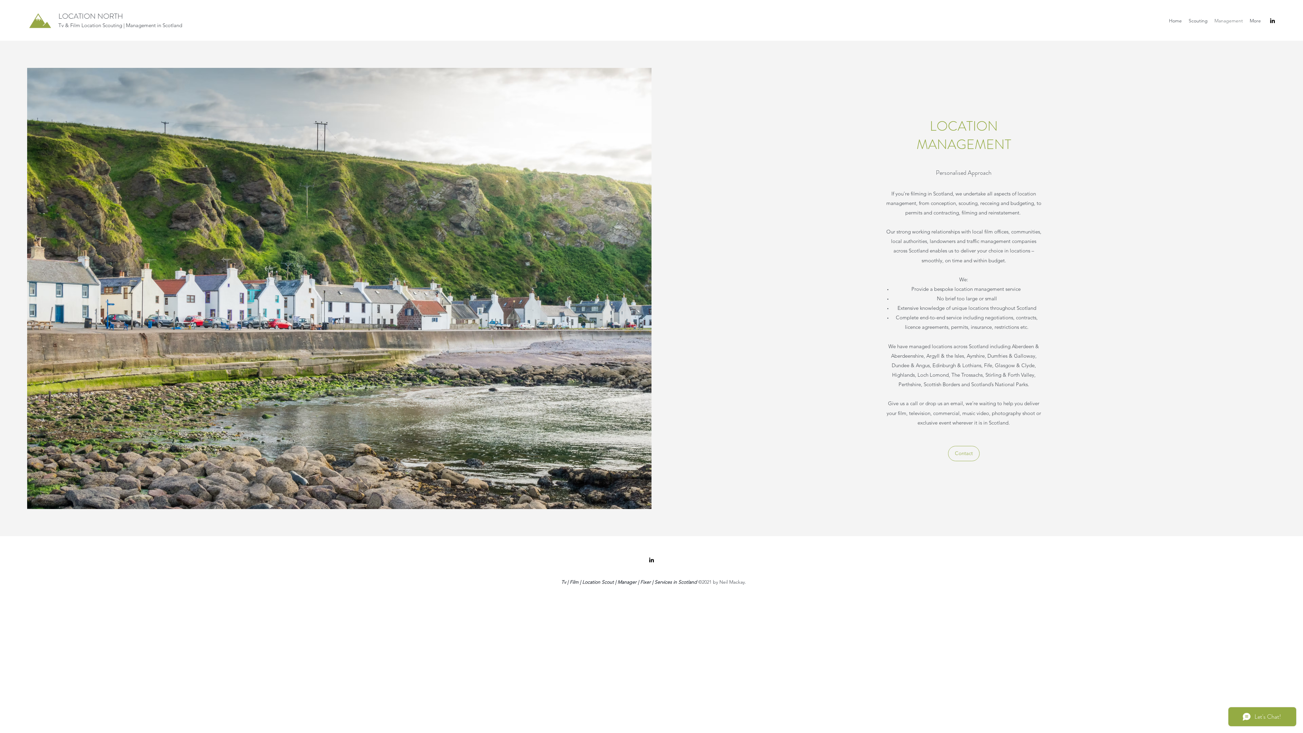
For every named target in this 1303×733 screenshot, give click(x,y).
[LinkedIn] (1272, 20)
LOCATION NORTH (90, 16)
